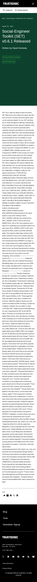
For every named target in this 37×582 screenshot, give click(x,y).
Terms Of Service (8, 563)
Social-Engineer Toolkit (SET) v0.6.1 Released (19, 18)
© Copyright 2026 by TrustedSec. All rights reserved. (18, 574)
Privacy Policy (7, 568)
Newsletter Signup (11, 524)
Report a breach (23, 10)
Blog (3, 18)
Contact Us (8, 10)
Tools (5, 518)
